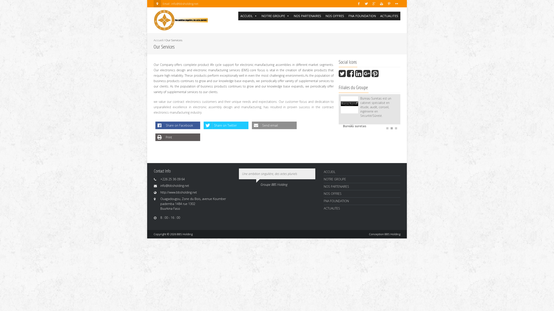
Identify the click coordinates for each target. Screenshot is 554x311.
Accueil (158, 40)
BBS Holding (392, 234)
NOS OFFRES (334, 16)
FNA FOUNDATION (362, 16)
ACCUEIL (246, 16)
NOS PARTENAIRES (307, 16)
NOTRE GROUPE (273, 16)
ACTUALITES (389, 16)
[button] (255, 16)
